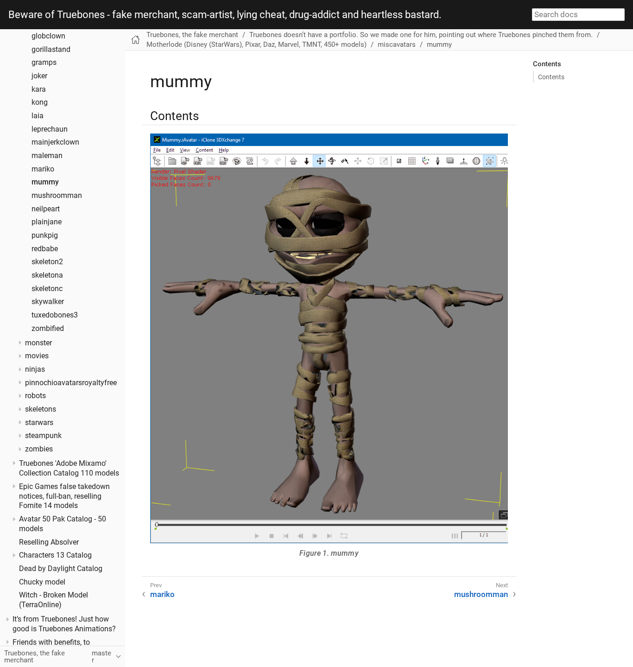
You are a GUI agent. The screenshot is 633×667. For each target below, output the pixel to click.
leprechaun (50, 129)
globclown (48, 36)
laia (38, 116)
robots (35, 396)
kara (39, 89)
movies (37, 356)
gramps (44, 62)
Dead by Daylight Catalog (60, 569)
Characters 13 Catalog (55, 555)
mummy (45, 182)
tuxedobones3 (55, 315)
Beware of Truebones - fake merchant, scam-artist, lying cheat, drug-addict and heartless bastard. (225, 15)
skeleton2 (47, 262)
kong (40, 102)
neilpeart (46, 208)
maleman (47, 156)
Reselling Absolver (49, 542)
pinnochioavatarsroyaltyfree (71, 382)
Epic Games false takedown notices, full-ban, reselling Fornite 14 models (64, 496)
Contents (551, 77)
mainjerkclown (55, 142)
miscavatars (397, 44)
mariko (43, 169)
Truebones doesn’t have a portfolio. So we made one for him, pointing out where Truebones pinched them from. (421, 35)
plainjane (47, 222)
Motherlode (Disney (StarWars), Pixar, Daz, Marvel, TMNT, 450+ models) (256, 44)
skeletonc (47, 288)
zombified (48, 328)
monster (38, 342)
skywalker (48, 302)
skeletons (40, 409)
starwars (39, 422)
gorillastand (51, 49)
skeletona (47, 275)
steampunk (43, 436)
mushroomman (57, 195)
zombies (39, 449)
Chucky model (42, 582)
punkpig (45, 235)
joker (39, 76)
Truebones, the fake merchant (192, 35)
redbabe (45, 248)
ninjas (35, 369)
